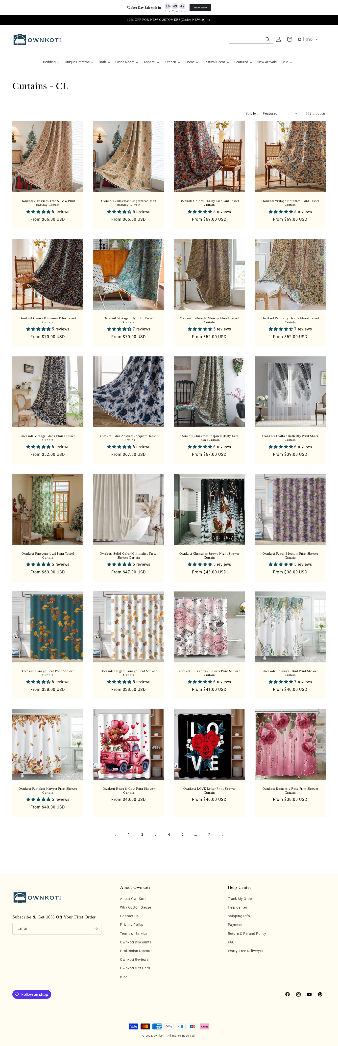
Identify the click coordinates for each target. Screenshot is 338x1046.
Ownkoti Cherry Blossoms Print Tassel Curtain (48, 320)
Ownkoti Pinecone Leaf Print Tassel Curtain (48, 555)
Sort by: (252, 113)
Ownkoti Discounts (135, 942)
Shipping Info (239, 916)
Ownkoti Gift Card (135, 968)
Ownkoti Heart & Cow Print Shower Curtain (128, 790)
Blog (123, 977)
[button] (251, 39)
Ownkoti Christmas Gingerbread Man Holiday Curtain (128, 203)
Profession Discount (137, 951)
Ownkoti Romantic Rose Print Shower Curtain (290, 790)
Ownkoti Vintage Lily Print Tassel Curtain (128, 320)
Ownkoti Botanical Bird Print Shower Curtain (290, 673)
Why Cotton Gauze (135, 907)
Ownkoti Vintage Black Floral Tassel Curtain (48, 438)
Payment (235, 925)
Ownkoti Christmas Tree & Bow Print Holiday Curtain (48, 203)
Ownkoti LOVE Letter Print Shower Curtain (209, 790)
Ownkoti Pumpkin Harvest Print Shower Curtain (48, 790)
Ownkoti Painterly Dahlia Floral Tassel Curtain (290, 320)
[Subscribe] (95, 929)
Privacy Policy (131, 925)
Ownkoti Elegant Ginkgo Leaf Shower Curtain (129, 673)
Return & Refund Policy (247, 934)
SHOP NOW (200, 7)
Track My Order (240, 899)
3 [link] (155, 834)
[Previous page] (115, 834)
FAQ (231, 942)
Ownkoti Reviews (134, 959)
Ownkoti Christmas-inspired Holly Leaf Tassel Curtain (209, 438)
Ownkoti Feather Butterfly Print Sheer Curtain (290, 438)
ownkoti (159, 1035)
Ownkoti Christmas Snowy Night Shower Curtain (209, 555)
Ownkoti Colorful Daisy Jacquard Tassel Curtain (209, 203)
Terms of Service (133, 934)
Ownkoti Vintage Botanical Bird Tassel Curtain (290, 203)
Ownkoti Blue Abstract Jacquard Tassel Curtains (128, 438)
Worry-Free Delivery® (245, 951)
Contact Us (129, 916)
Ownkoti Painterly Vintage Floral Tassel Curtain (209, 320)
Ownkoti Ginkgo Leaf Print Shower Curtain (48, 673)
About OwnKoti (132, 899)
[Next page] (222, 834)
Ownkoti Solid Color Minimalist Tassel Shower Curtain (129, 555)
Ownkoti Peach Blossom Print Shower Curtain (290, 555)
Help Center (237, 907)
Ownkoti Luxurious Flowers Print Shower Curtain (209, 673)
